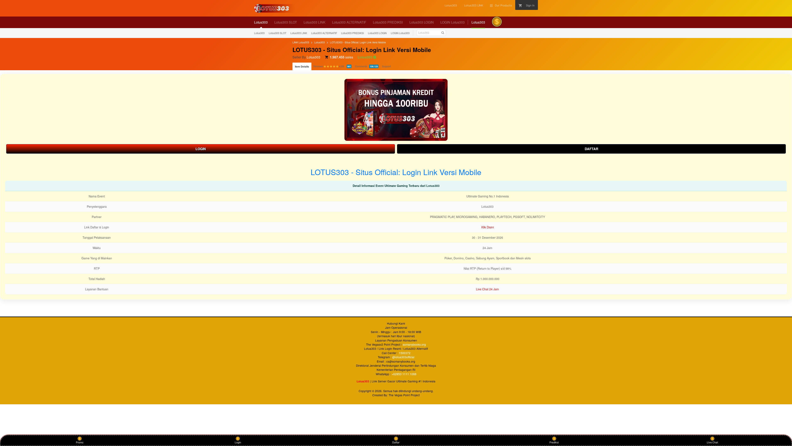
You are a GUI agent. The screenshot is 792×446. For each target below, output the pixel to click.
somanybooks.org (414, 344)
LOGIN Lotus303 (400, 33)
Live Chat (712, 442)
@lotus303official (403, 357)
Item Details (302, 66)
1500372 (404, 353)
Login (238, 442)
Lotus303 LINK (298, 33)
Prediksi (554, 442)
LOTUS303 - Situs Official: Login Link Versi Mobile (358, 42)
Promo (79, 442)
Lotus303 (259, 33)
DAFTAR (591, 148)
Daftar (396, 442)
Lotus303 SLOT (277, 33)
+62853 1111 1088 (404, 374)
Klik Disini (487, 227)
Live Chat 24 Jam (487, 289)
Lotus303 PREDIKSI (352, 33)
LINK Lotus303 (300, 42)
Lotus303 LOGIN (377, 33)
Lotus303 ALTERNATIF (324, 33)
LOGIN (201, 148)
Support (386, 66)
